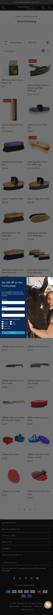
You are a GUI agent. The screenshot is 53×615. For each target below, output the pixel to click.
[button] (48, 605)
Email (3, 312)
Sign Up (13, 332)
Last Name (4, 306)
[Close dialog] (51, 278)
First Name (4, 300)
